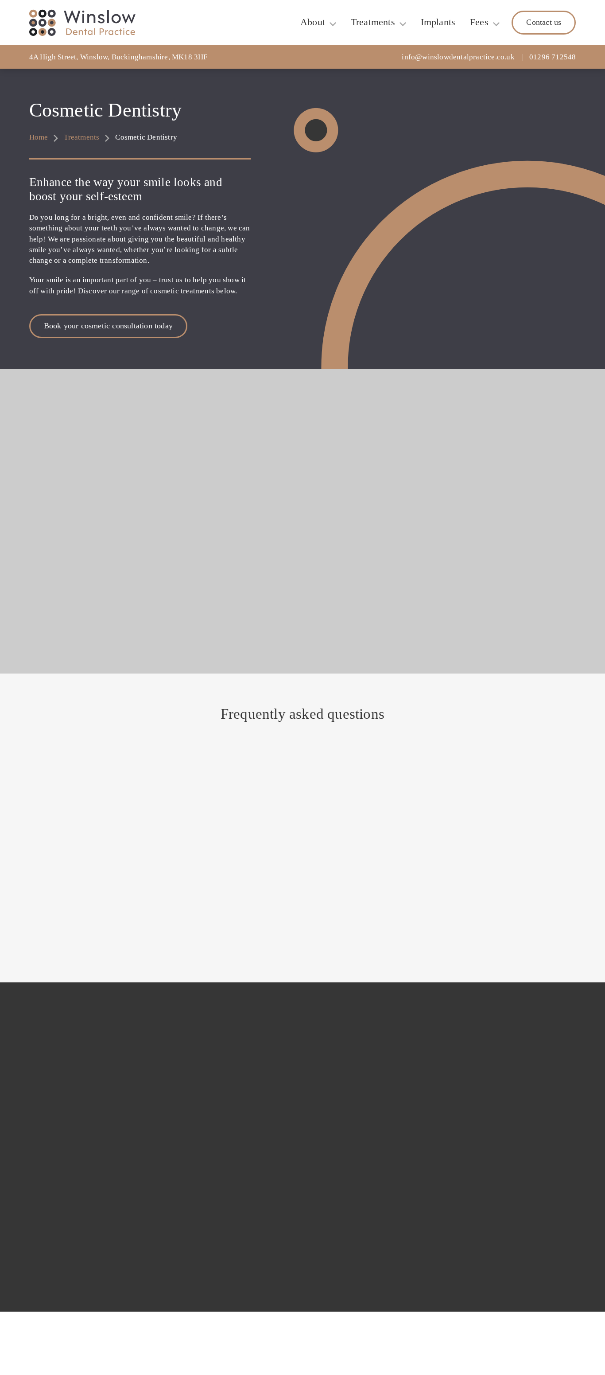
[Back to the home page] (82, 22)
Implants (438, 22)
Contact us (543, 22)
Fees (479, 22)
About (312, 22)
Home (38, 137)
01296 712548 (552, 57)
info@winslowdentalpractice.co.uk (458, 57)
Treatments (373, 22)
